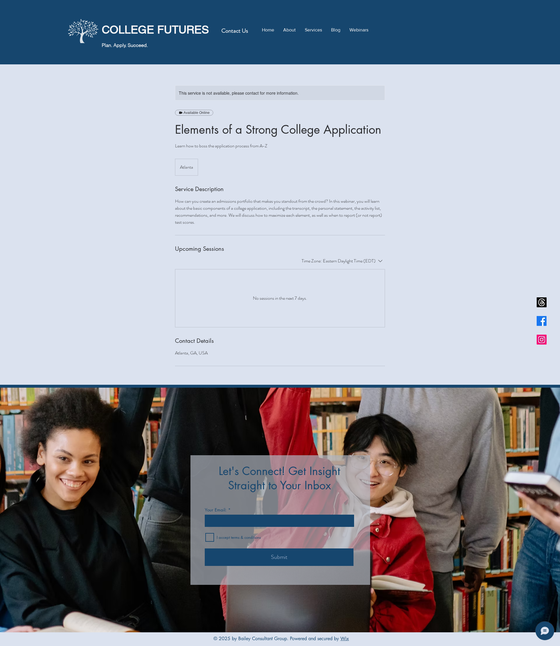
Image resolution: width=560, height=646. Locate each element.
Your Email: (216, 510)
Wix (344, 639)
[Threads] (542, 302)
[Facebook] (542, 321)
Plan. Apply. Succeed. (125, 45)
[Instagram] (542, 340)
